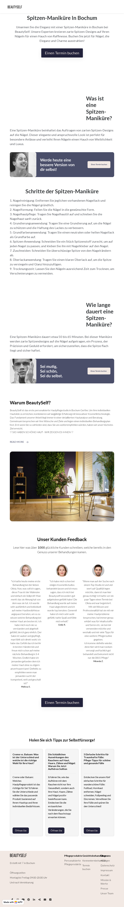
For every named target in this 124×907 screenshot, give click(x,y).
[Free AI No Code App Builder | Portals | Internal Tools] (13, 902)
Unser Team (107, 893)
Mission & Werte (106, 881)
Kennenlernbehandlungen (96, 860)
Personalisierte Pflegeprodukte (72, 862)
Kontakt (105, 875)
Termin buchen (86, 867)
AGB (103, 860)
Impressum (107, 870)
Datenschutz (107, 865)
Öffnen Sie (20, 830)
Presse (104, 888)
